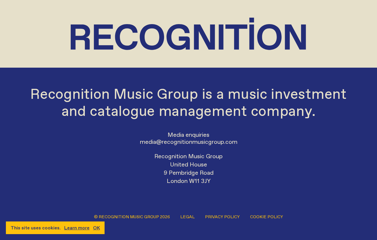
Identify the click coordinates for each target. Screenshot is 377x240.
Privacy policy (222, 216)
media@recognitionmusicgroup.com (188, 141)
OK (96, 228)
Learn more (77, 228)
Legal (187, 216)
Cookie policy (266, 216)
